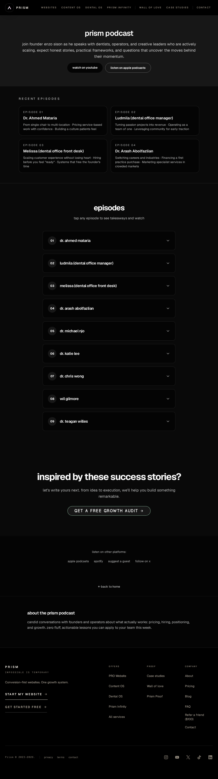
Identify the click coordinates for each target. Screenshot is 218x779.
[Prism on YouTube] (177, 757)
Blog (188, 696)
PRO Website (117, 676)
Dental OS (116, 696)
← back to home (109, 586)
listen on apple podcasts (128, 68)
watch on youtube (85, 67)
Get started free (26, 707)
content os (71, 7)
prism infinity (119, 7)
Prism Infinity (117, 706)
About (189, 676)
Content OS (116, 686)
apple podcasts (78, 561)
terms (60, 757)
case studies (177, 7)
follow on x (143, 561)
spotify (98, 561)
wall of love (150, 7)
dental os (93, 7)
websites (49, 7)
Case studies (156, 676)
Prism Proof (155, 696)
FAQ (188, 706)
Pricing (189, 686)
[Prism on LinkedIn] (210, 757)
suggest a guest (119, 561)
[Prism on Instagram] (166, 757)
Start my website (26, 694)
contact (204, 7)
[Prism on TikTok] (199, 757)
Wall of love (155, 686)
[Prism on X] (188, 757)
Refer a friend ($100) (194, 717)
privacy (48, 757)
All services (117, 717)
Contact (190, 727)
